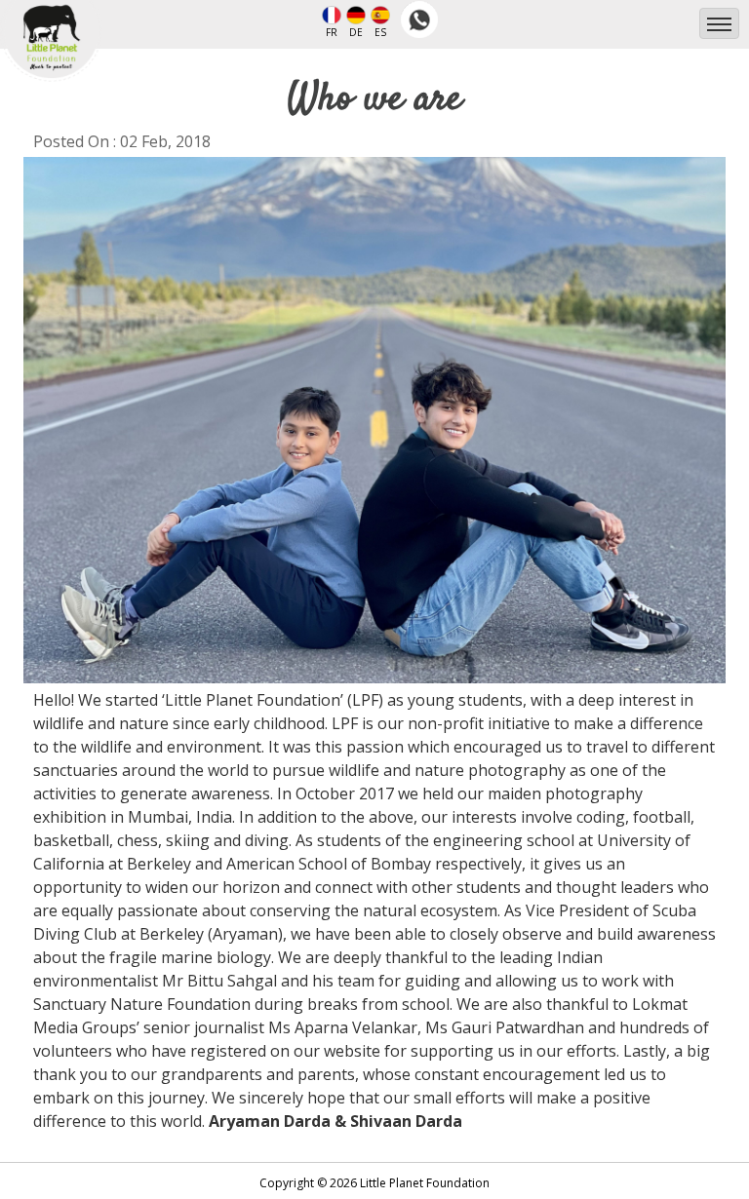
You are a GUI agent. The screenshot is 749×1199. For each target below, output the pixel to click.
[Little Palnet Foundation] (51, 24)
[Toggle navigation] (719, 23)
